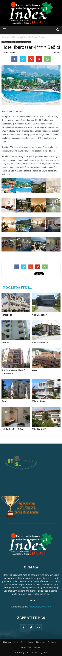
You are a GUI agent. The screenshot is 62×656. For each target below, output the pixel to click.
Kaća (4, 401)
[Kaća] (16, 389)
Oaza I (35, 370)
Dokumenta (26, 647)
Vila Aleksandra (40, 342)
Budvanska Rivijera (23, 42)
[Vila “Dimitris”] (46, 417)
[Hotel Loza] (16, 302)
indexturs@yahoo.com (40, 606)
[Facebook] (23, 627)
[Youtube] (39, 627)
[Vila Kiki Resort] (46, 302)
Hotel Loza (7, 315)
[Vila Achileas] (46, 389)
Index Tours (9, 52)
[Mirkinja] (16, 330)
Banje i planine (27, 642)
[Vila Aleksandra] (46, 330)
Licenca (31, 600)
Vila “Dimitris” (39, 429)
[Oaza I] (46, 358)
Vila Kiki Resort (39, 315)
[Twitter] (31, 627)
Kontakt (37, 647)
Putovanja (52, 642)
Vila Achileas (38, 401)
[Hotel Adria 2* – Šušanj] (16, 417)
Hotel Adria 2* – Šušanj (13, 429)
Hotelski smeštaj (8, 42)
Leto (16, 642)
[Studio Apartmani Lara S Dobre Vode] (16, 358)
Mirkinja (5, 342)
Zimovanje (40, 642)
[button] (58, 30)
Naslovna (7, 642)
